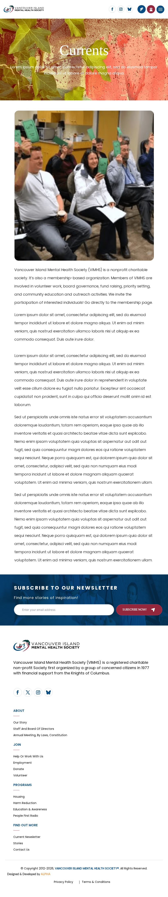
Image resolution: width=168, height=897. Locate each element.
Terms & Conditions (96, 882)
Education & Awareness (30, 809)
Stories (18, 843)
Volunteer (20, 775)
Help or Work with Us (28, 756)
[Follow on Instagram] (120, 9)
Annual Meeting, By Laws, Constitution (40, 735)
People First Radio (25, 816)
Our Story (20, 722)
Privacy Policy (63, 882)
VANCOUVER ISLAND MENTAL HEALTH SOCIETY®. (87, 868)
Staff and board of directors (33, 729)
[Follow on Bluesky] (129, 9)
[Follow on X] (28, 692)
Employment (22, 763)
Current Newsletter (26, 837)
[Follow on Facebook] (112, 9)
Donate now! (141, 9)
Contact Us (21, 850)
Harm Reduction (24, 803)
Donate (18, 769)
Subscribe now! (135, 609)
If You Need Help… (151, 9)
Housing (19, 797)
